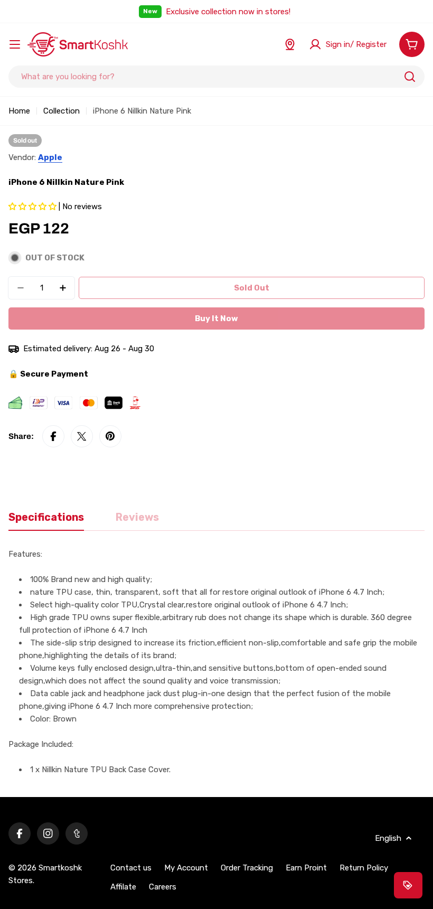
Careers (162, 887)
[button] (33, 206)
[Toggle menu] (14, 44)
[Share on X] (82, 436)
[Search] (409, 76)
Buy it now (216, 318)
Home (19, 111)
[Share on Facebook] (53, 436)
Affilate (123, 887)
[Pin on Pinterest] (110, 436)
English (388, 838)
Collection (61, 111)
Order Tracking (247, 868)
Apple (50, 157)
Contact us (131, 868)
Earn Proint (306, 868)
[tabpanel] (216, 662)
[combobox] (216, 76)
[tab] (46, 521)
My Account (186, 868)
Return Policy (364, 868)
